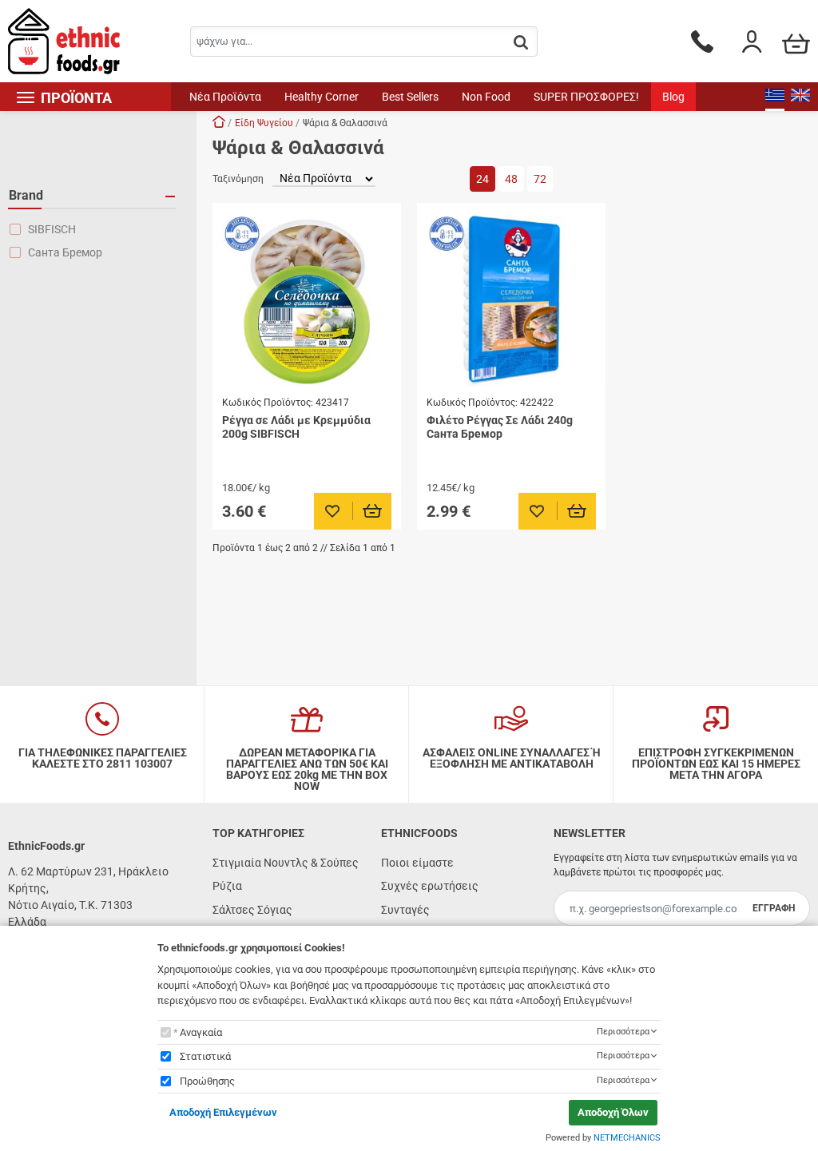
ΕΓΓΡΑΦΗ (773, 908)
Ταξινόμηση (238, 179)
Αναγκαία (201, 1032)
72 (540, 179)
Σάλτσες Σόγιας (252, 909)
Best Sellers (410, 96)
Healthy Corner (321, 96)
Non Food (486, 96)
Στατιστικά (205, 1056)
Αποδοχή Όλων (613, 1112)
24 (482, 179)
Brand (26, 195)
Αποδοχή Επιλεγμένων (223, 1112)
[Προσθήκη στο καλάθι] (372, 511)
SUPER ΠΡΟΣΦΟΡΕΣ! (586, 96)
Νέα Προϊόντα (225, 96)
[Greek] (774, 96)
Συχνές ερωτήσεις (429, 885)
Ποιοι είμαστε (417, 862)
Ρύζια (227, 885)
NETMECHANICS (627, 1138)
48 (511, 179)
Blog (673, 96)
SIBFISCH (52, 229)
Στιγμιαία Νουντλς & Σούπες (285, 862)
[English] (800, 96)
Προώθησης (207, 1081)
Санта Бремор (65, 252)
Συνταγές (405, 909)
